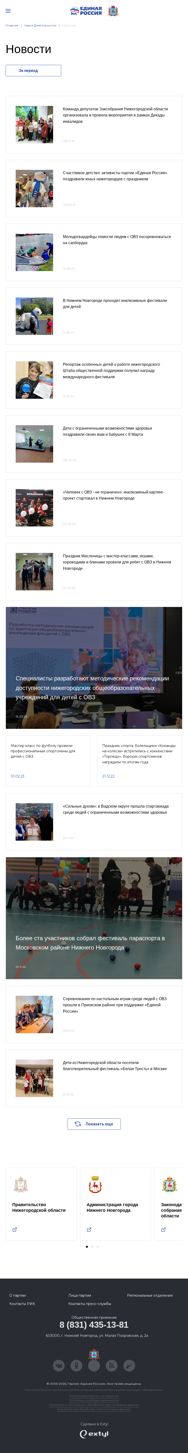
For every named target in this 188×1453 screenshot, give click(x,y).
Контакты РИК (22, 1304)
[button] (87, 1247)
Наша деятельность (40, 25)
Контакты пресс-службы (89, 1304)
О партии (17, 1295)
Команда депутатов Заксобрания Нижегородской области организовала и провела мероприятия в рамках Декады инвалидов (115, 115)
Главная (12, 25)
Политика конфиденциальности (94, 1400)
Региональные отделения (150, 1295)
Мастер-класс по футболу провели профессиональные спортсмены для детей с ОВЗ (43, 751)
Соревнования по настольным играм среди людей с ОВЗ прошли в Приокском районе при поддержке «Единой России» (115, 1005)
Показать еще (99, 1124)
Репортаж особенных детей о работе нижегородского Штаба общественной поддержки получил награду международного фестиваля (111, 370)
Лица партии (79, 1295)
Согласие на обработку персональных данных (94, 1409)
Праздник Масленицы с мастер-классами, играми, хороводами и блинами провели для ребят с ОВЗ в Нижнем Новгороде (117, 562)
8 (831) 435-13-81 (94, 1325)
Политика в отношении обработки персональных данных (94, 1405)
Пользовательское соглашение (94, 1396)
